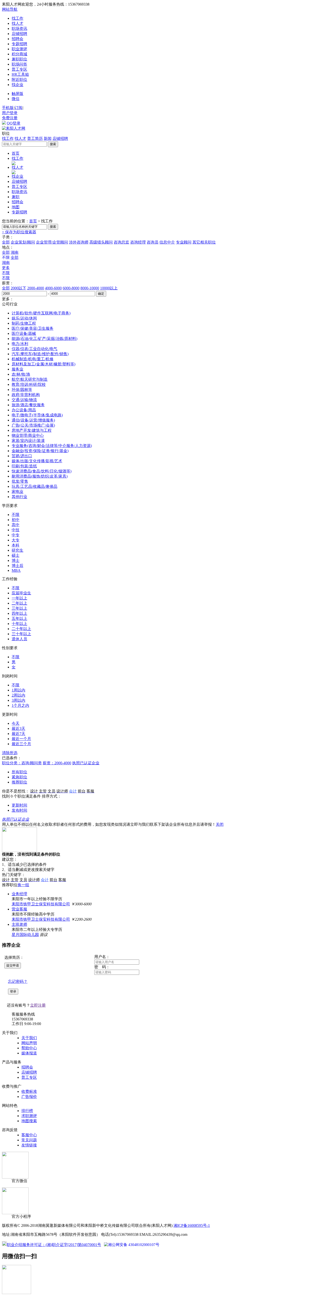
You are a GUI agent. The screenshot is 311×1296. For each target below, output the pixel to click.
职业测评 (19, 49)
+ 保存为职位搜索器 (19, 232)
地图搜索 (29, 1121)
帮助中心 (29, 1048)
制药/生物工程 (24, 323)
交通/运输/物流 (24, 400)
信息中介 (167, 242)
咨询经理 (138, 242)
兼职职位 (19, 59)
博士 (15, 560)
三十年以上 (21, 634)
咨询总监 (121, 242)
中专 (15, 535)
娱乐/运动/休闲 (24, 318)
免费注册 (9, 118)
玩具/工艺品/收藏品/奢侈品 (34, 486)
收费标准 (29, 1091)
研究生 (17, 550)
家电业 (17, 491)
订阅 (18, 108)
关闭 (220, 824)
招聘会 (17, 39)
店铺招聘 (19, 34)
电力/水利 (20, 344)
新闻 (48, 138)
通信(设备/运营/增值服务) (33, 420)
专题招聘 (19, 44)
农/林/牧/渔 (21, 374)
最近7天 (18, 734)
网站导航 (9, 9)
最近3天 (18, 728)
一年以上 (19, 598)
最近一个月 (21, 739)
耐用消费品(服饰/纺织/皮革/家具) (40, 476)
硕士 (15, 555)
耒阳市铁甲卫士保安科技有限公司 (41, 904)
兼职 (15, 197)
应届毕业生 (21, 593)
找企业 (17, 85)
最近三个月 (21, 744)
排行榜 (27, 1111)
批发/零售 (20, 481)
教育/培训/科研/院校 (29, 384)
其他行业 (19, 497)
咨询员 (152, 242)
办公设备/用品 (24, 410)
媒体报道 (29, 1053)
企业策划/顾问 (23, 242)
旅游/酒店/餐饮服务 (28, 405)
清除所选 (9, 753)
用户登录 (9, 113)
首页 (15, 153)
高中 (15, 525)
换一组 (23, 885)
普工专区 (19, 69)
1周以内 (18, 690)
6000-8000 (71, 288)
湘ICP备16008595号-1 (191, 1225)
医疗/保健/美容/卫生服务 (32, 328)
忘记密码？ (17, 981)
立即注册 (38, 1005)
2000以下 (18, 288)
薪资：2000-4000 (57, 763)
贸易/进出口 (22, 456)
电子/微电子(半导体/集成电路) (37, 415)
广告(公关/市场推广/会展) (33, 425)
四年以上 (19, 613)
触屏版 (17, 94)
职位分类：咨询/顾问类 (22, 763)
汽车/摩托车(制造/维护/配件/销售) (40, 354)
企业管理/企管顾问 (52, 242)
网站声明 (29, 1043)
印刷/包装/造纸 (24, 466)
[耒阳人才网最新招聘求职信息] (13, 128)
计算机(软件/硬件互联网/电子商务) (41, 313)
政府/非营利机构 (26, 395)
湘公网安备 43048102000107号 (133, 1245)
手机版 (8, 108)
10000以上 (109, 288)
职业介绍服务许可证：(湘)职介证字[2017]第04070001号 (54, 1245)
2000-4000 (35, 288)
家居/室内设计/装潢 (28, 440)
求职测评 (29, 1116)
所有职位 (19, 772)
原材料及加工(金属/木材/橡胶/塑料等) (43, 364)
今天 (15, 723)
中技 (15, 530)
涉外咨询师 (78, 242)
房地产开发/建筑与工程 (32, 430)
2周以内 (18, 695)
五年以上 (19, 618)
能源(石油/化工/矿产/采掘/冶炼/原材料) (44, 339)
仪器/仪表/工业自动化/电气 (34, 349)
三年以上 (19, 608)
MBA (16, 570)
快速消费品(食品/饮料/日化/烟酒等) (41, 471)
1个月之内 (20, 705)
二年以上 (19, 603)
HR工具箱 (20, 74)
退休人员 (19, 639)
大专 (15, 540)
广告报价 (29, 1096)
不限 (6, 273)
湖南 (14, 252)
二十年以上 (21, 629)
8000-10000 (89, 288)
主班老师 (19, 924)
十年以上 (19, 624)
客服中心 (29, 1135)
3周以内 (18, 700)
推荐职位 (19, 782)
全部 (6, 242)
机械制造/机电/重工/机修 (32, 359)
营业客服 (19, 909)
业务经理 (19, 894)
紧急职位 (19, 777)
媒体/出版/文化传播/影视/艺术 (37, 461)
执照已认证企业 (85, 763)
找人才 (17, 23)
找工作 (17, 18)
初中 (15, 520)
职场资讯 (19, 28)
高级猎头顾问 (101, 242)
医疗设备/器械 (24, 333)
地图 (15, 207)
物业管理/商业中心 (28, 435)
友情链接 (29, 1145)
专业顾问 (183, 242)
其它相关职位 (204, 242)
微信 (15, 99)
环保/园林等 (22, 389)
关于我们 (29, 1038)
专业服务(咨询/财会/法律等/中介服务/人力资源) (52, 446)
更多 (6, 268)
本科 (15, 545)
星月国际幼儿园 (25, 935)
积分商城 (19, 54)
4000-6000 (53, 288)
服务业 (17, 369)
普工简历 (35, 138)
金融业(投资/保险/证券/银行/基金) (40, 451)
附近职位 (19, 79)
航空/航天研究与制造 (30, 379)
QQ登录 (13, 123)
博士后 (17, 566)
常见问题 (29, 1140)
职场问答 (19, 64)
